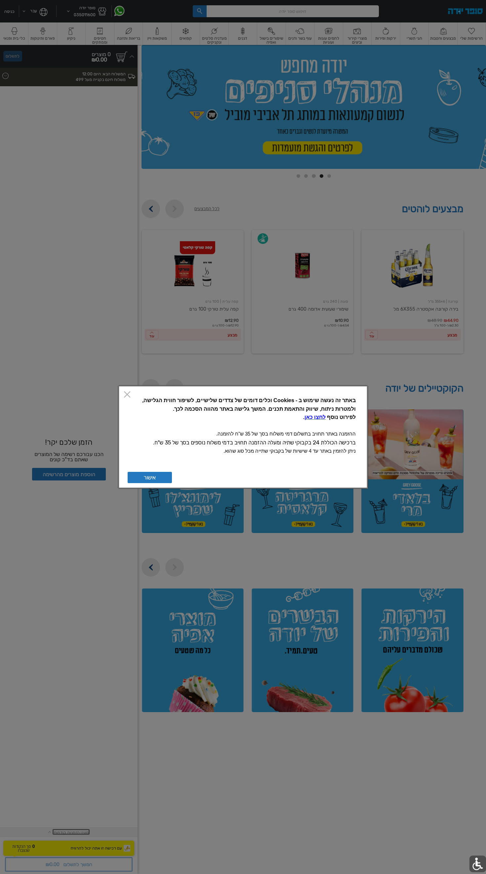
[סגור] (127, 395)
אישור (149, 477)
